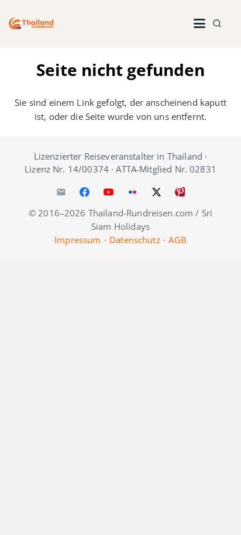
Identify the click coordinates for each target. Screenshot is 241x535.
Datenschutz (134, 240)
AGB (177, 240)
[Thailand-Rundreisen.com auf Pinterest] (180, 192)
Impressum (77, 240)
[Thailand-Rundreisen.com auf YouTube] (109, 192)
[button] (199, 23)
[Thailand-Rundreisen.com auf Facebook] (85, 192)
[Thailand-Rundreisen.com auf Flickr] (132, 192)
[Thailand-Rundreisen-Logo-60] (31, 23)
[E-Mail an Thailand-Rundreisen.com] (61, 192)
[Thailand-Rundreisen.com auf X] (156, 192)
